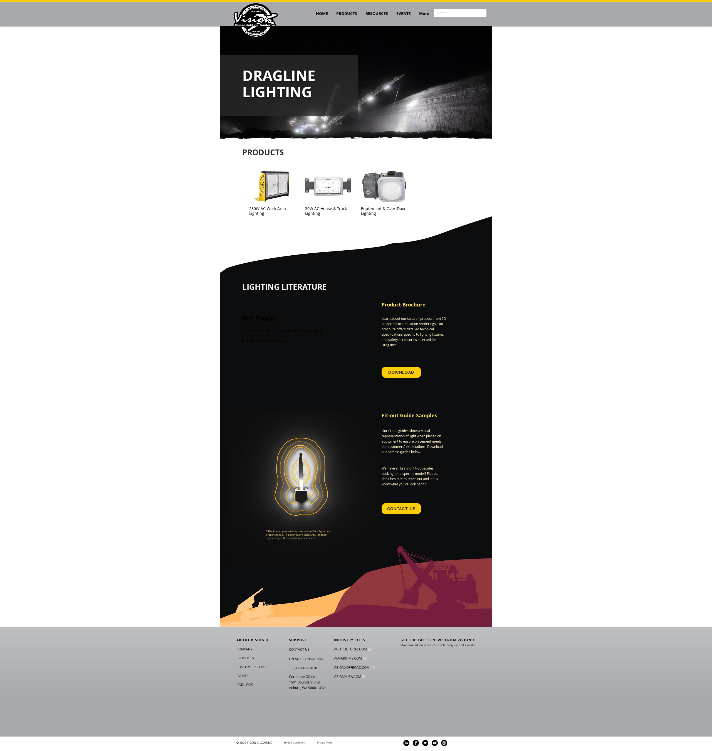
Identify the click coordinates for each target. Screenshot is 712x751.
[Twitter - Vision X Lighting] (425, 743)
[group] (356, 193)
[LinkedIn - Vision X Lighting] (406, 743)
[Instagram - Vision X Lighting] (444, 743)
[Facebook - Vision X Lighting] (416, 743)
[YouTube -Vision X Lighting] (435, 743)
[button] (376, 14)
